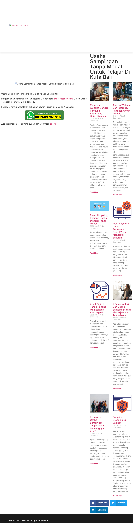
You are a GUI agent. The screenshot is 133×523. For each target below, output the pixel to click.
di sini (53, 123)
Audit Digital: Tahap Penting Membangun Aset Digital (98, 308)
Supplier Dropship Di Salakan (119, 420)
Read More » (95, 192)
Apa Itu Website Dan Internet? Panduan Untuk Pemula (122, 109)
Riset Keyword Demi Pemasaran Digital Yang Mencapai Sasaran (121, 230)
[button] (99, 503)
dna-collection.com (63, 98)
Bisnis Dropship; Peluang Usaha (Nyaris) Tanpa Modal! (99, 219)
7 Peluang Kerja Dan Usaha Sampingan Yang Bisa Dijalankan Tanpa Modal (122, 310)
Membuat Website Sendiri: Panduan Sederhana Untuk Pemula (99, 111)
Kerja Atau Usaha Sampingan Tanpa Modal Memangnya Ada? (97, 424)
